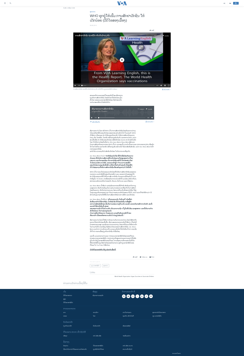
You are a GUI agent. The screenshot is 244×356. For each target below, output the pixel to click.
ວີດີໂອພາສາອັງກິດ (68, 303)
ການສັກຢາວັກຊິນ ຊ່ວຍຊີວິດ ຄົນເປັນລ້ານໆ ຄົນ (92, 35)
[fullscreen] (169, 85)
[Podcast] (146, 296)
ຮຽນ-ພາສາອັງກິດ (157, 316)
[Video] (230, 3)
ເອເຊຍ (65, 316)
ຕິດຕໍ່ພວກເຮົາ (96, 326)
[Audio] (224, 3)
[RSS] (142, 296)
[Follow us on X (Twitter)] (137, 296)
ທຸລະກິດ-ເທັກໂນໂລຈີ (128, 316)
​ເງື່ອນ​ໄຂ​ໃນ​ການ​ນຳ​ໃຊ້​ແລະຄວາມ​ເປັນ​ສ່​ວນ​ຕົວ (75, 349)
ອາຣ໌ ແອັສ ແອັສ (97, 336)
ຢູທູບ (64, 299)
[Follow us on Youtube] (128, 296)
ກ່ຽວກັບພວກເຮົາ (67, 326)
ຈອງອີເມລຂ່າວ (126, 336)
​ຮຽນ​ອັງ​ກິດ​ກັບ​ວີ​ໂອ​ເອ (98, 349)
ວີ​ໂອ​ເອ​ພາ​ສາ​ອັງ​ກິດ (98, 346)
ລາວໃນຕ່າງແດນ (127, 312)
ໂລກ (94, 316)
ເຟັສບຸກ (65, 336)
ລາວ (64, 312)
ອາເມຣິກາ (95, 312)
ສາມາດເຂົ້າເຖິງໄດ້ (127, 349)
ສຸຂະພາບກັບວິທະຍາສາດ (159, 312)
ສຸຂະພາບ (92, 11)
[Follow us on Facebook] (124, 296)
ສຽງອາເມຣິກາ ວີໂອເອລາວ (100, 111)
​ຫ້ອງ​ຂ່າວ (65, 346)
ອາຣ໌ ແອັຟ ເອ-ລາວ (128, 346)
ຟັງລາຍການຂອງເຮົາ (98, 295)
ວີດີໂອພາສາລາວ (67, 295)
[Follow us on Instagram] (133, 296)
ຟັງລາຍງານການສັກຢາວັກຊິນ (103, 109)
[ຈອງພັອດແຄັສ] (151, 296)
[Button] (151, 30)
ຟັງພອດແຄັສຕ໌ (126, 326)
